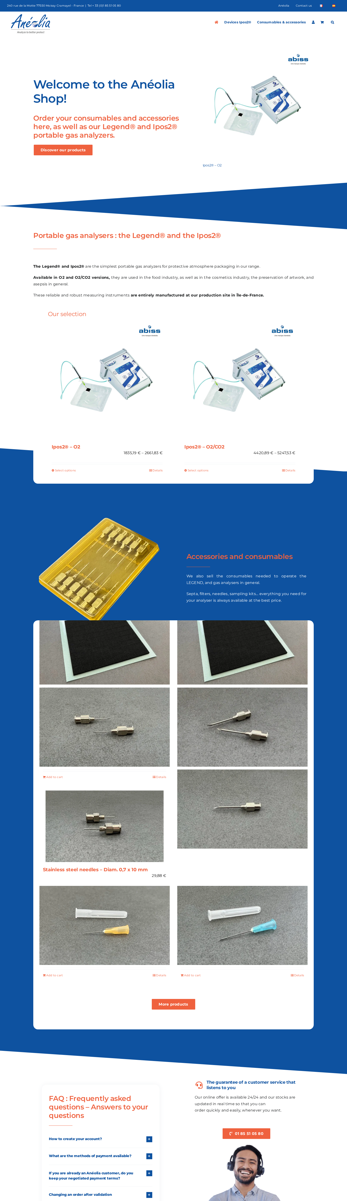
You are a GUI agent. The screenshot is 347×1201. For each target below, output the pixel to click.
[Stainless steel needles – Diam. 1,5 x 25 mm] (242, 727)
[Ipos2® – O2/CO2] (240, 380)
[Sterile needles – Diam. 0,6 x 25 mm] (242, 925)
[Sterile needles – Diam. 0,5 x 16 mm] (104, 925)
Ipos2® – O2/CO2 (204, 447)
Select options (65, 470)
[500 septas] (242, 645)
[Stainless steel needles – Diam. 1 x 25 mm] (242, 809)
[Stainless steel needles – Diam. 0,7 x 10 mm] (104, 826)
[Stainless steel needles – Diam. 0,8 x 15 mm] (104, 727)
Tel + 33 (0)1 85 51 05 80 (104, 5)
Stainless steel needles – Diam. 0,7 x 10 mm (95, 869)
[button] (332, 22)
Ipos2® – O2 (212, 165)
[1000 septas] (104, 645)
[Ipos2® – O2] (258, 52)
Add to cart (54, 777)
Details (157, 470)
